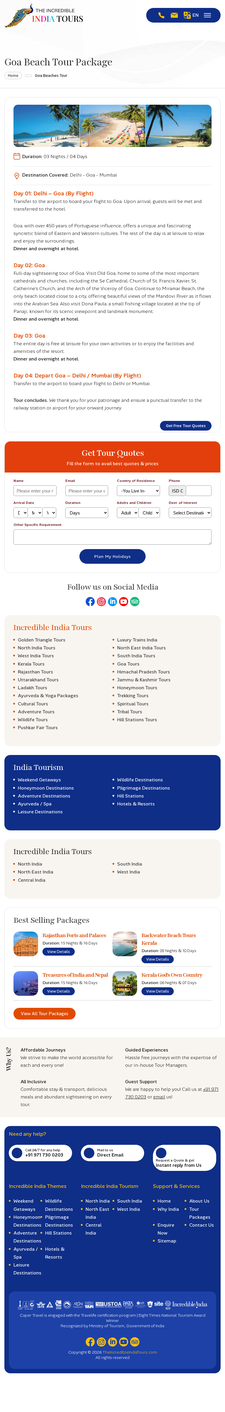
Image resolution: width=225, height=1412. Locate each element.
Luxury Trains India (137, 640)
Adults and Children (134, 502)
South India (129, 864)
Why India (168, 1209)
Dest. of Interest (183, 502)
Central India (31, 880)
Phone (174, 480)
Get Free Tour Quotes (186, 425)
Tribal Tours (129, 712)
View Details (58, 951)
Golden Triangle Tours (41, 640)
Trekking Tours (133, 696)
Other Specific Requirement (37, 524)
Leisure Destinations (40, 812)
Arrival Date (23, 502)
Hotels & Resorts (136, 804)
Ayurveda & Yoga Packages (48, 696)
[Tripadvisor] (134, 601)
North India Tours (36, 648)
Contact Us (201, 1225)
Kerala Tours (31, 664)
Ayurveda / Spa (35, 804)
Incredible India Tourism (109, 1186)
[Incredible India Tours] (43, 15)
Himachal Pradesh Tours (143, 672)
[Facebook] (90, 601)
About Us (199, 1201)
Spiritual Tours (133, 704)
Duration (72, 502)
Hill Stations (130, 796)
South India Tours (136, 656)
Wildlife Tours (33, 720)
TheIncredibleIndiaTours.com (130, 1352)
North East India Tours (141, 648)
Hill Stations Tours (137, 720)
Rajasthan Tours (35, 672)
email (159, 1097)
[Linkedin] (112, 601)
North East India (35, 872)
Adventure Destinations (44, 796)
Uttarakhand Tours (38, 680)
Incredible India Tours (52, 627)
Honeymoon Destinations (46, 788)
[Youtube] (123, 601)
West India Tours (36, 656)
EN (195, 15)
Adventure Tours (36, 712)
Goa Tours (128, 664)
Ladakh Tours (32, 688)
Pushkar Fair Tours (38, 727)
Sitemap (167, 1241)
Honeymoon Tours (137, 688)
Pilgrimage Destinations (143, 788)
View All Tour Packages (44, 1014)
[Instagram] (101, 601)
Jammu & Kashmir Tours (144, 680)
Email (70, 480)
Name (18, 480)
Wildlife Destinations (140, 780)
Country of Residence (136, 480)
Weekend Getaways (39, 780)
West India (128, 872)
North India (30, 864)
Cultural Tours (33, 704)
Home (13, 75)
